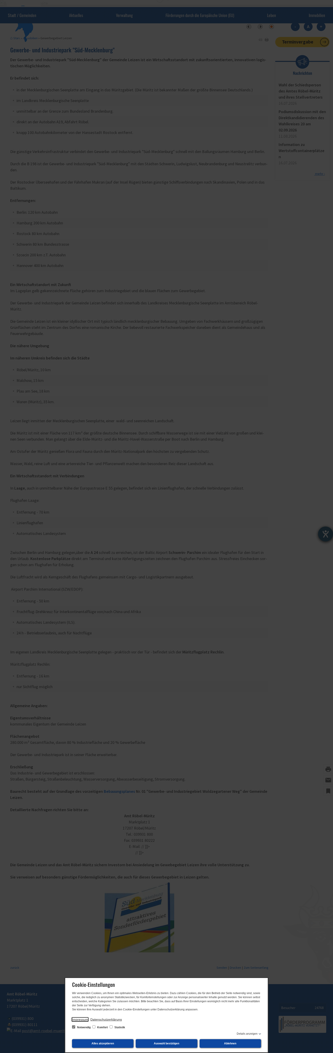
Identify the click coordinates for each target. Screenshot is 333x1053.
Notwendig (83, 1027)
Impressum (80, 1019)
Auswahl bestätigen (166, 1043)
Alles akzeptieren (103, 1043)
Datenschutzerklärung (106, 1019)
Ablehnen (230, 1043)
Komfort (103, 1027)
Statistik (119, 1027)
